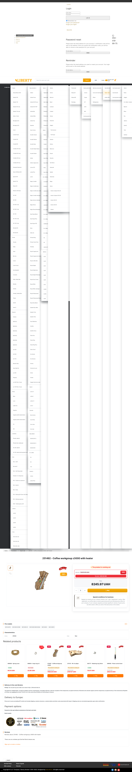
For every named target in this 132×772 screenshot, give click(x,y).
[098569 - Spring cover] (16, 653)
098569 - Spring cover (13, 663)
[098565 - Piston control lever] (115, 653)
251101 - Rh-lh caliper (73, 663)
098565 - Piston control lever (114, 663)
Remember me (72, 21)
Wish (17, 42)
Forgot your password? (72, 22)
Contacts (18, 41)
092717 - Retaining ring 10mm (95, 663)
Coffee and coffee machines (24, 35)
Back (8, 760)
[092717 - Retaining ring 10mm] (95, 653)
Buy (108, 590)
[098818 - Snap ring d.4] (36, 653)
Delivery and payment (20, 37)
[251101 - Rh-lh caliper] (75, 653)
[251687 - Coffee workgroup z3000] (55, 653)
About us (18, 39)
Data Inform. (49, 769)
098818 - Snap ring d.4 (33, 663)
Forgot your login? (71, 24)
